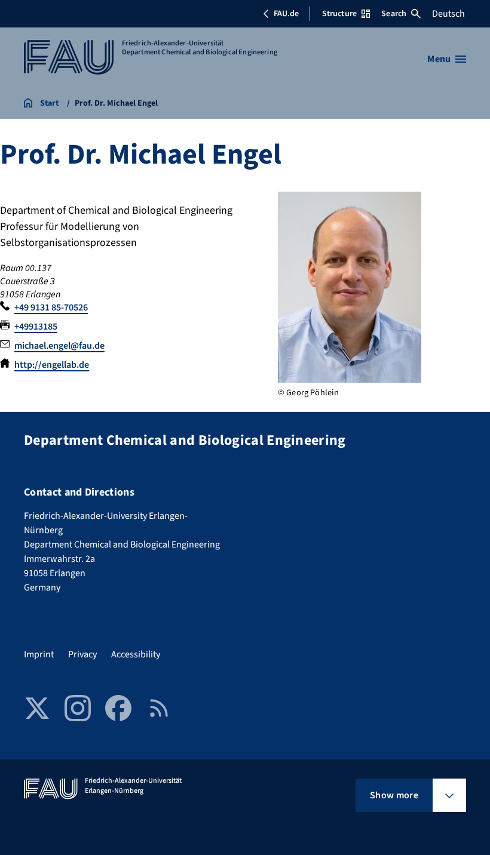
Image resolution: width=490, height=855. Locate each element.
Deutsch (448, 13)
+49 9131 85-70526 (51, 307)
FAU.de (286, 14)
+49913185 (35, 326)
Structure (339, 14)
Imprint (39, 654)
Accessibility (135, 654)
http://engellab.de (51, 364)
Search (393, 14)
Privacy (82, 654)
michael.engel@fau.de (59, 345)
